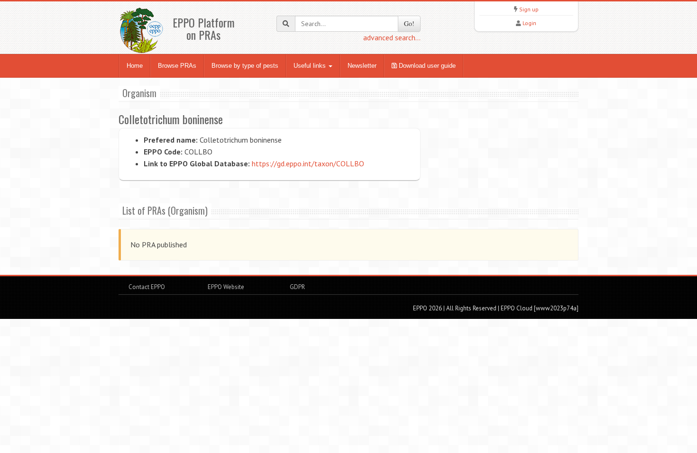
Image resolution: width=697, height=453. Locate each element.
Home (135, 65)
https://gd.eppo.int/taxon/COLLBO (308, 163)
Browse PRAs (177, 65)
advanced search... (392, 37)
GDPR (296, 287)
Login (529, 23)
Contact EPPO (146, 287)
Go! (409, 23)
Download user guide (426, 65)
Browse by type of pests (244, 65)
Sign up (529, 9)
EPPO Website (226, 287)
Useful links (310, 65)
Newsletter (362, 65)
